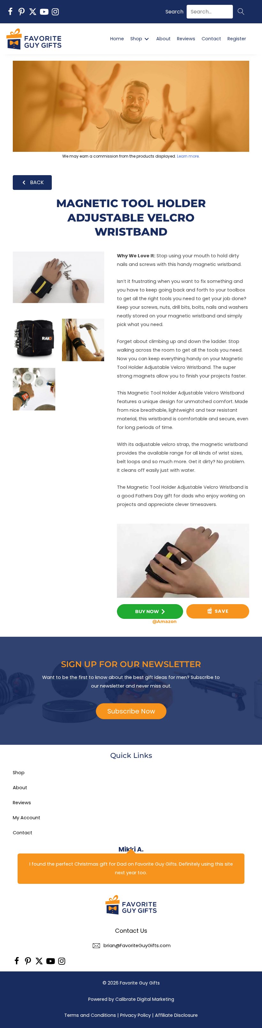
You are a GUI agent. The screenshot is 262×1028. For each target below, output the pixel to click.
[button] (10, 12)
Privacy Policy (135, 1015)
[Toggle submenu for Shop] (146, 39)
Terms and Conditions (90, 1015)
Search (174, 11)
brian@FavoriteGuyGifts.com (137, 945)
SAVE (220, 611)
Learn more (188, 156)
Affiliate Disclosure (176, 1015)
